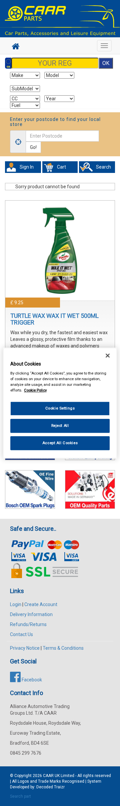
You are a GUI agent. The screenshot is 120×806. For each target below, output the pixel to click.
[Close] (107, 355)
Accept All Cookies (60, 442)
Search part (20, 796)
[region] (60, 403)
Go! (33, 147)
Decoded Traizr (50, 787)
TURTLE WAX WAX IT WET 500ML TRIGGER (54, 319)
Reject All (60, 425)
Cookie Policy (35, 390)
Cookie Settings (60, 408)
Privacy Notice (25, 648)
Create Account (40, 604)
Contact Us (21, 634)
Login (15, 604)
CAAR (48, 775)
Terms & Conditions (63, 648)
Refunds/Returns (28, 624)
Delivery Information (31, 614)
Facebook (31, 679)
